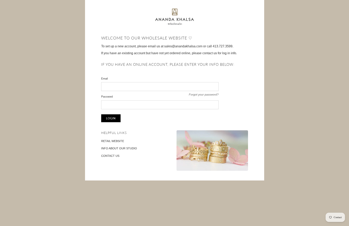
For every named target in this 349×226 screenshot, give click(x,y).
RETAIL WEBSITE (112, 141)
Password (107, 96)
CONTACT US (110, 155)
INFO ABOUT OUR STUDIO (119, 148)
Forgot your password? (204, 94)
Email (104, 78)
